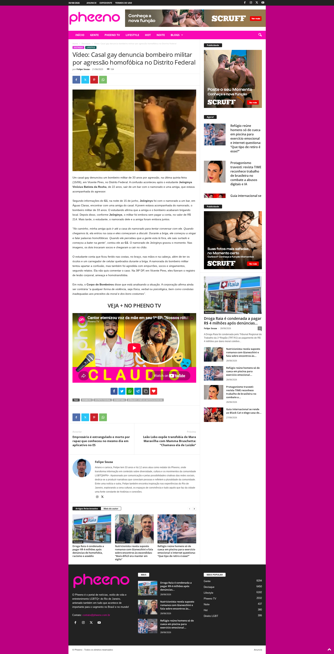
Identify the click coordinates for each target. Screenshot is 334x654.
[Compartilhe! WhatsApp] (129, 391)
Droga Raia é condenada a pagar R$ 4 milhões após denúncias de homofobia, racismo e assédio (88, 551)
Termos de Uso (123, 2)
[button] (260, 35)
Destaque (86, 43)
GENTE (94, 35)
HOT (148, 35)
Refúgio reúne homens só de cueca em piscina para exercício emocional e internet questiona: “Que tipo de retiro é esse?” (177, 551)
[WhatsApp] (103, 80)
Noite (207, 604)
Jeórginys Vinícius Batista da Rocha (145, 400)
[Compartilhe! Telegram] (137, 391)
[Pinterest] (94, 80)
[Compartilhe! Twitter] (121, 391)
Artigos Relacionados (87, 508)
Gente (207, 581)
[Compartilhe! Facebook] (114, 391)
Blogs (175, 35)
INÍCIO (79, 35)
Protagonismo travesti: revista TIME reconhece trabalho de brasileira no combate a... (241, 392)
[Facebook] (245, 3)
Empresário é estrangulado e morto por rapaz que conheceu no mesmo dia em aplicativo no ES (101, 441)
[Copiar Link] (145, 391)
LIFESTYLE (132, 35)
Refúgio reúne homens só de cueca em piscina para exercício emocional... (243, 371)
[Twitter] (257, 3)
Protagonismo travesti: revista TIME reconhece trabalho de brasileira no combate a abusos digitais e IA (245, 173)
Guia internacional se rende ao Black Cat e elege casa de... (244, 410)
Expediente (106, 2)
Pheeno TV (210, 598)
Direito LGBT (211, 616)
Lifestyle (91, 47)
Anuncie (91, 2)
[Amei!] (153, 391)
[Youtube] (263, 3)
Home (75, 43)
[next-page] (194, 509)
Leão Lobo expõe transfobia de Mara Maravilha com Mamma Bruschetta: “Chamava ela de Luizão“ (169, 441)
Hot (206, 610)
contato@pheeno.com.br (96, 615)
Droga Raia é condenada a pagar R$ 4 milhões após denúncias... (232, 321)
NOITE (161, 35)
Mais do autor (111, 508)
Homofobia (119, 400)
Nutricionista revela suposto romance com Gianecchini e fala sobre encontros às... (243, 352)
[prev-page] (190, 509)
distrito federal (103, 400)
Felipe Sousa (83, 69)
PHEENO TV (112, 35)
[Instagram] (251, 3)
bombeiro (86, 400)
